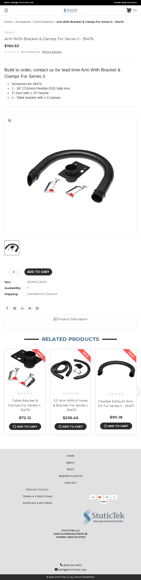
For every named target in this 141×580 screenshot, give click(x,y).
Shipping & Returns (37, 503)
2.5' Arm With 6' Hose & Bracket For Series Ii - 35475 (70, 405)
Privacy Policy (37, 489)
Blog (70, 469)
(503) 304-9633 (129, 2)
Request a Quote (70, 476)
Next (138, 391)
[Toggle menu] (17, 10)
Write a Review (52, 52)
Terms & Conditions (37, 496)
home (70, 455)
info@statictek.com (72, 569)
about (70, 462)
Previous (2, 391)
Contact (70, 482)
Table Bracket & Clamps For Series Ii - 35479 (25, 405)
